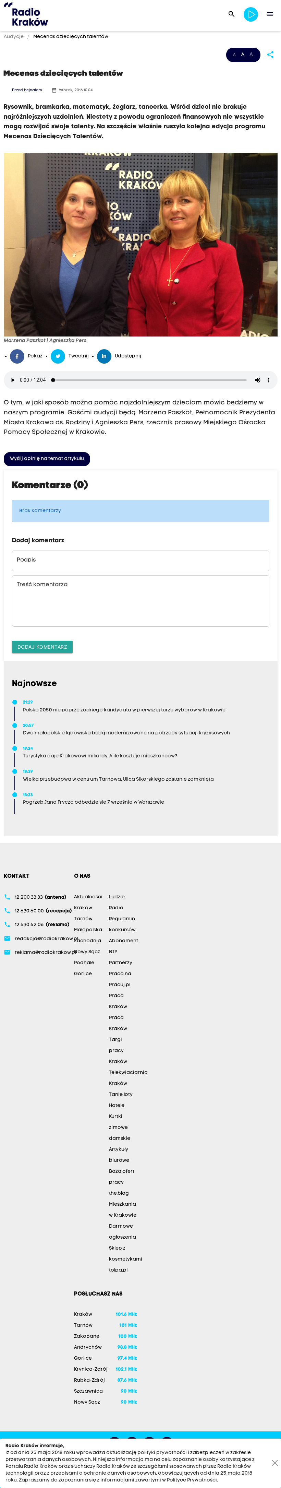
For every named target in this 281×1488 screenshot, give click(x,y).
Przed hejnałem (27, 90)
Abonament (123, 941)
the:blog (119, 1193)
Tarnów (83, 919)
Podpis (26, 560)
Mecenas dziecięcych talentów (70, 36)
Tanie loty (121, 1094)
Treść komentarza (42, 585)
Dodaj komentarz (42, 647)
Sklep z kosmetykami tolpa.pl (125, 1259)
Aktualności (88, 897)
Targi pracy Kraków (118, 1050)
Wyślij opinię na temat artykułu (47, 458)
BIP (113, 952)
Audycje (14, 36)
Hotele (116, 1105)
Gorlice (83, 974)
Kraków (83, 908)
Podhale (84, 963)
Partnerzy (120, 963)
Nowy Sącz (87, 952)
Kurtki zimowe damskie (119, 1127)
